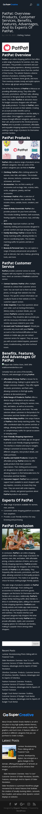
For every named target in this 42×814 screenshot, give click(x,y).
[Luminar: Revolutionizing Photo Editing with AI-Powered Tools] (9, 752)
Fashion (27, 35)
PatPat (8, 54)
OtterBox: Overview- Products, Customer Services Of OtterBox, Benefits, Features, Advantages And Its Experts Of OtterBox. (21, 675)
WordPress (21, 811)
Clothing (20, 35)
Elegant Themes (20, 808)
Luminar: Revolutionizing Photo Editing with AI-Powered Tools (27, 749)
